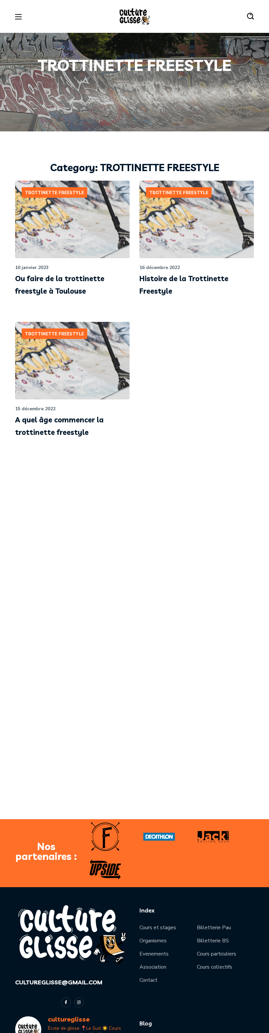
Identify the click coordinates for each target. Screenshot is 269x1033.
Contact (148, 980)
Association (152, 967)
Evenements (154, 953)
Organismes (153, 940)
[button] (250, 16)
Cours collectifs (214, 967)
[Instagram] (79, 1002)
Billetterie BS (213, 940)
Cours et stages (157, 927)
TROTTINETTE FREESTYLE (54, 193)
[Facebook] (66, 1002)
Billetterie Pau (214, 927)
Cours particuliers (216, 953)
